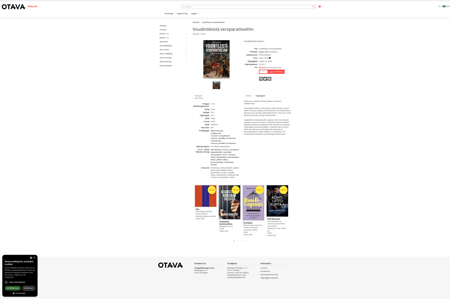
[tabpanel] (206, 203)
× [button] (34, 257)
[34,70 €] (229, 219)
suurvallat (227, 152)
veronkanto (234, 149)
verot (224, 154)
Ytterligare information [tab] (198, 97)
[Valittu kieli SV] (444, 6)
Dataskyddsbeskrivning (269, 274)
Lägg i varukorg (276, 71)
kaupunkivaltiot (217, 152)
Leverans (263, 268)
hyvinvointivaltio (217, 162)
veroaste (231, 154)
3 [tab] (241, 241)
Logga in (194, 13)
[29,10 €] (205, 206)
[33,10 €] (253, 220)
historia (214, 164)
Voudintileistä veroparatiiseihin (213, 22)
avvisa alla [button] (28, 288)
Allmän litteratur (217, 130)
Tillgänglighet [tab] (260, 96)
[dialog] (20, 276)
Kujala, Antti (263, 52)
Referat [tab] (248, 96)
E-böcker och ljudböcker (220, 136)
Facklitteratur (216, 133)
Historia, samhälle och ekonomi (223, 138)
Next (290, 211)
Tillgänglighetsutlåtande (269, 278)
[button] (313, 6)
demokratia (229, 162)
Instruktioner (265, 271)
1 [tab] (234, 241)
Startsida (196, 22)
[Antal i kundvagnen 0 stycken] (319, 7)
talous (213, 157)
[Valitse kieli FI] (440, 6)
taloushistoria (216, 149)
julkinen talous (222, 159)
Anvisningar (169, 13)
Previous (192, 211)
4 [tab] (245, 241)
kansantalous (222, 157)
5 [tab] (248, 241)
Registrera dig (182, 13)
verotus (226, 149)
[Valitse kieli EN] (448, 6)
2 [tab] (238, 241)
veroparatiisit (216, 154)
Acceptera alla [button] (13, 288)
